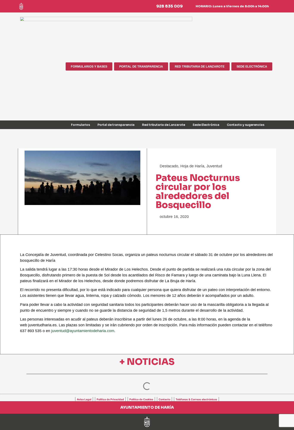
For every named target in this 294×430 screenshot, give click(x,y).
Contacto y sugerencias (245, 125)
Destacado (169, 166)
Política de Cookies (141, 399)
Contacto (164, 399)
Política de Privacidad (110, 399)
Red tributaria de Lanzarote (163, 125)
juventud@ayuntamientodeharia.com (82, 331)
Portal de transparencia (116, 125)
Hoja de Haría (192, 166)
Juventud (214, 166)
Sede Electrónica (206, 125)
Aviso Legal (84, 399)
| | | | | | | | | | (147, 399)
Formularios (80, 125)
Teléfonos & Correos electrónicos (196, 399)
